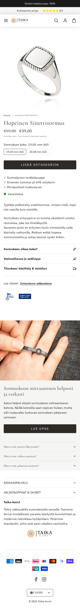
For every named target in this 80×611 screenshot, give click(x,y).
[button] (5, 20)
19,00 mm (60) (15, 151)
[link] (65, 20)
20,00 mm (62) (38, 151)
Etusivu (7, 115)
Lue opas (40, 428)
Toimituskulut (24, 136)
